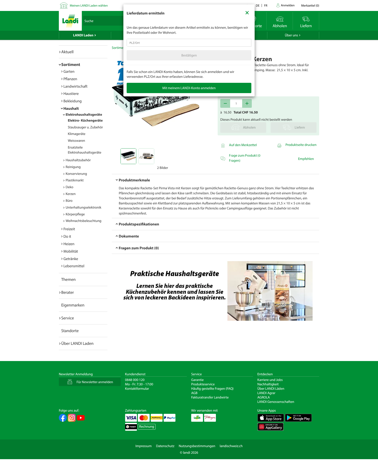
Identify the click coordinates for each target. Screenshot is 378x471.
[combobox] (189, 42)
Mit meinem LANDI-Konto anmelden (189, 88)
